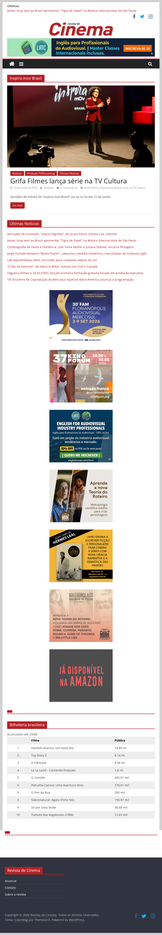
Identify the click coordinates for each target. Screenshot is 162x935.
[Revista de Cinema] (12, 63)
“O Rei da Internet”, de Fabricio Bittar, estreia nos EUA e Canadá (52, 266)
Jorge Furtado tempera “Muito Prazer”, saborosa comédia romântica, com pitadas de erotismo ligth (77, 253)
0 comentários (69, 187)
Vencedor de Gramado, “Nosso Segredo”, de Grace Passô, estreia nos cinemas (62, 234)
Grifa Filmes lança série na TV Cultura (68, 180)
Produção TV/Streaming (41, 173)
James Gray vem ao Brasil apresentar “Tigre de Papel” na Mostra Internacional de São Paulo (71, 11)
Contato (10, 888)
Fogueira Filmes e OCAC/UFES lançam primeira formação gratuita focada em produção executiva (75, 273)
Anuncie (10, 881)
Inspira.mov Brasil (110, 187)
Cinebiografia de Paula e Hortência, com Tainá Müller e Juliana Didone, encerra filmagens (70, 247)
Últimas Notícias (69, 173)
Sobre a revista (15, 894)
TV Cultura (139, 187)
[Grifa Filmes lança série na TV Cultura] (81, 88)
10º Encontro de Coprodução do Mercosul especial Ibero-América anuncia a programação (70, 279)
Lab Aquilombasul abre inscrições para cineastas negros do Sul (52, 260)
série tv (127, 187)
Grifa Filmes (91, 187)
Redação (49, 187)
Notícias (17, 173)
